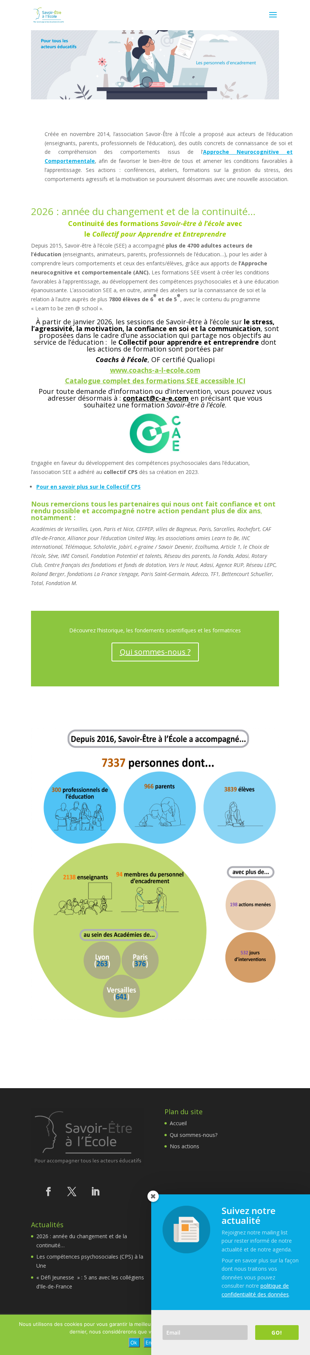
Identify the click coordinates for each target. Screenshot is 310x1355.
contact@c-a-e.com (156, 398)
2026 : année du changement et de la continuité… (143, 211)
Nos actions (184, 1146)
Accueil (178, 1123)
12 (184, 84)
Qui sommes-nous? (193, 1134)
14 (196, 84)
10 (171, 84)
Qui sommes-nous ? (155, 652)
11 (177, 84)
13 (190, 84)
